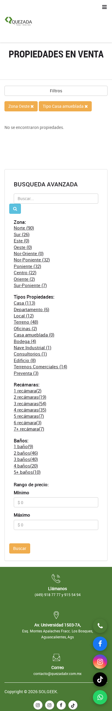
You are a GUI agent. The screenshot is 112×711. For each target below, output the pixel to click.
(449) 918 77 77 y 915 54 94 (58, 594)
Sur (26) (22, 234)
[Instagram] (100, 661)
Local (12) (24, 316)
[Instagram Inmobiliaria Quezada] (37, 705)
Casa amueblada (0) (34, 335)
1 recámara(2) (28, 391)
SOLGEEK (48, 691)
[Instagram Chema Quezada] (49, 705)
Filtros (56, 90)
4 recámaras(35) (30, 410)
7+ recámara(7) (29, 429)
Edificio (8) (25, 360)
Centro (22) (25, 272)
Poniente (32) (27, 266)
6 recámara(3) (28, 422)
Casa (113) (24, 303)
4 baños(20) (26, 466)
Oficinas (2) (25, 328)
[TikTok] (72, 705)
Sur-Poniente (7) (30, 285)
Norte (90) (24, 228)
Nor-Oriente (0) (29, 253)
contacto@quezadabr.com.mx (57, 673)
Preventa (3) (26, 373)
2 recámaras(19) (30, 397)
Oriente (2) (24, 279)
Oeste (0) (23, 247)
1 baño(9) (23, 446)
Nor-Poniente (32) (32, 260)
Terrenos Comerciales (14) (40, 366)
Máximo (22, 515)
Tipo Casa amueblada (64, 106)
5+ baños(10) (27, 472)
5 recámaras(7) (29, 416)
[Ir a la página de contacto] (100, 626)
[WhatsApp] (100, 697)
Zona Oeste (19, 106)
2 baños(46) (26, 453)
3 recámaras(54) (30, 403)
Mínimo (21, 492)
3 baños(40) (26, 459)
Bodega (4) (25, 341)
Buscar (19, 548)
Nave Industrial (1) (32, 347)
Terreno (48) (26, 322)
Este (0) (21, 241)
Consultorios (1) (30, 354)
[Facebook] (61, 705)
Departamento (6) (31, 309)
